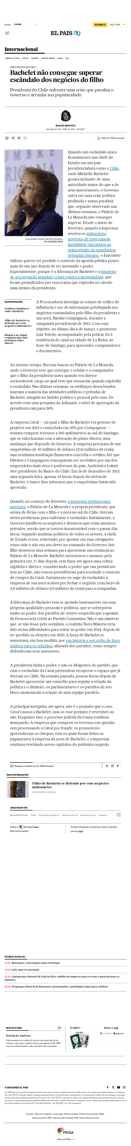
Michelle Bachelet (19, 815)
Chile (114, 168)
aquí (80, 831)
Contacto (30, 1114)
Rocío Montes (66, 125)
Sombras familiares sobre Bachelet (17, 310)
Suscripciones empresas (63, 1118)
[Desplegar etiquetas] (119, 814)
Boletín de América (18, 1036)
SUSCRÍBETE (100, 25)
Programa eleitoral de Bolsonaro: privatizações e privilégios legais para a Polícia (60, 986)
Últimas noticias (15, 956)
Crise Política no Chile (22, 67)
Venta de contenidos (44, 1114)
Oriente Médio (48, 58)
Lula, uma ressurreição (25, 969)
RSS (76, 1118)
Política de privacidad (88, 1114)
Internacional (21, 49)
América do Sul (70, 815)
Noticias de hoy (92, 1118)
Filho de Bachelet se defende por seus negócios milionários (18, 323)
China (60, 58)
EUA (67, 58)
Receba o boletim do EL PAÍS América (34, 766)
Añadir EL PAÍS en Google (112, 138)
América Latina (12, 58)
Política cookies (71, 1114)
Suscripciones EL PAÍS (42, 1118)
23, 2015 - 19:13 (74, 129)
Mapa (101, 1114)
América (103, 815)
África (25, 58)
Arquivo (75, 1028)
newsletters (14, 1028)
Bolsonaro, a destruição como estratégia (36, 962)
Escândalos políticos (49, 815)
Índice (82, 1118)
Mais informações (19, 831)
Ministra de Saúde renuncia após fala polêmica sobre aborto (16, 339)
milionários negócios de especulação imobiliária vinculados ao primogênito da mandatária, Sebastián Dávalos (92, 244)
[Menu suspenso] (7, 33)
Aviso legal (58, 1114)
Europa (35, 58)
